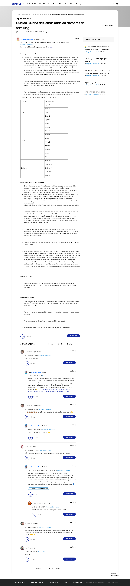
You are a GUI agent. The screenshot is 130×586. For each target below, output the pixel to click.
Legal (66, 582)
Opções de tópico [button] (107, 25)
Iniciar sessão (107, 4)
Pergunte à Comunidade (26, 44)
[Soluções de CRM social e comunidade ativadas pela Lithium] (115, 575)
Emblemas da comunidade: (94, 92)
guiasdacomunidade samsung (40, 488)
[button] (77, 38)
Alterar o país (78, 582)
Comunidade (26, 4)
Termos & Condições (37, 582)
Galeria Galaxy (43, 4)
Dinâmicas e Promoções (76, 4)
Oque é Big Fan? (90, 83)
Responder (69, 363)
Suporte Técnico (52, 4)
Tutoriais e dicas (63, 4)
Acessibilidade (20, 582)
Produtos (34, 4)
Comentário (73, 336)
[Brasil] (16, 4)
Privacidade (54, 582)
